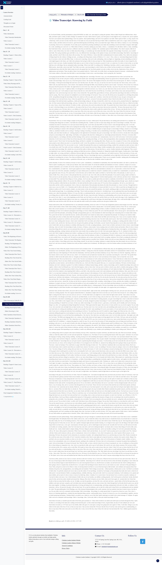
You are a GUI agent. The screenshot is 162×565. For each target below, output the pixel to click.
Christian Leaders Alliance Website (71, 543)
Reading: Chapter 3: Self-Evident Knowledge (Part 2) (13, 162)
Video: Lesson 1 (8, 41)
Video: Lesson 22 (8, 336)
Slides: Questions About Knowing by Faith (14, 325)
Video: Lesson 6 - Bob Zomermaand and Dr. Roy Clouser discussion (13, 115)
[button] (111, 2)
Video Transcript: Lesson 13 (12, 201)
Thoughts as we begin (9, 23)
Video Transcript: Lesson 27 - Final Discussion (14, 386)
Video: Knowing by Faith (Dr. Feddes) (13, 300)
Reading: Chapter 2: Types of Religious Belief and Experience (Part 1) (13, 80)
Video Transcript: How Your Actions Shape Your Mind (14, 268)
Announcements (8, 16)
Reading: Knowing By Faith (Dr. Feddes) (14, 307)
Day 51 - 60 (6, 158)
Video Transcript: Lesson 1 (12, 44)
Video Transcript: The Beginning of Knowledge (14, 240)
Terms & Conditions (67, 545)
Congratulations (8, 396)
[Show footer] (157, 560)
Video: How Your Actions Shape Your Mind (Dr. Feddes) (13, 265)
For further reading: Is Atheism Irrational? (14, 179)
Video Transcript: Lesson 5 (12, 112)
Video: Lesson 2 (8, 58)
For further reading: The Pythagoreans (14, 48)
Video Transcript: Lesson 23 (12, 346)
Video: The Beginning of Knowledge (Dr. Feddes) (13, 236)
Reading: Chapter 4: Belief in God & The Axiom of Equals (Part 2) (13, 211)
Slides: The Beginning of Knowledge (14, 247)
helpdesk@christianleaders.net (110, 546)
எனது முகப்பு (53, 14)
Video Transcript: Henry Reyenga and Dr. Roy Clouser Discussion (14, 87)
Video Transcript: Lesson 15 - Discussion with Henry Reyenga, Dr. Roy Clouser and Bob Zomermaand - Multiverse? (14, 226)
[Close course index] (1, 7)
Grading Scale (7, 19)
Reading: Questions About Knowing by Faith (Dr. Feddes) (14, 322)
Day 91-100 (6, 297)
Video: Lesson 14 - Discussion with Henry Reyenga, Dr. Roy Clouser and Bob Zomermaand (13, 215)
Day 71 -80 (6, 208)
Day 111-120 (6, 361)
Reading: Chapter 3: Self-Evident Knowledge (13, 129)
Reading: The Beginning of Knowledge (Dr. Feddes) (14, 243)
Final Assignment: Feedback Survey (13, 393)
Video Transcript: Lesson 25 (12, 371)
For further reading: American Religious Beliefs (14, 73)
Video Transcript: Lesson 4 (12, 94)
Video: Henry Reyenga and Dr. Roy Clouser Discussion (13, 83)
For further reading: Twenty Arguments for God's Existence (14, 204)
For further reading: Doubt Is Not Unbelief (14, 389)
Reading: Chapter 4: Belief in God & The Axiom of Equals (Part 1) (13, 186)
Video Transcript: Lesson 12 (12, 194)
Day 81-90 (6, 233)
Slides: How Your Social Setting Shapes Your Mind (14, 261)
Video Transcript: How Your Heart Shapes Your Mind (14, 282)
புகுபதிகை (156, 2)
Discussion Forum (8, 26)
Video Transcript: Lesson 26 (12, 378)
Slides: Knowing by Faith (12, 311)
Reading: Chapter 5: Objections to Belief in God (13, 332)
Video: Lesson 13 (8, 197)
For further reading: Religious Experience (14, 122)
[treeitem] (12, 19)
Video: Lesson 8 (8, 140)
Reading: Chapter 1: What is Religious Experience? (13, 55)
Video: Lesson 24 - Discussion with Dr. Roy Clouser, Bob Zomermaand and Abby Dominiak (13, 350)
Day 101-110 (6, 329)
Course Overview (8, 12)
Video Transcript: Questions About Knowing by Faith (14, 318)
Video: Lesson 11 (8, 172)
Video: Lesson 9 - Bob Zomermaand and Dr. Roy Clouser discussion (13, 147)
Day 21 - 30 (6, 76)
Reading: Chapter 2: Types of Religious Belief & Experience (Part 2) (13, 105)
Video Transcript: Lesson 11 (12, 176)
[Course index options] (21, 7)
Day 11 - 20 (6, 51)
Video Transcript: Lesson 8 (12, 144)
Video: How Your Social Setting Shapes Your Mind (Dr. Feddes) (13, 250)
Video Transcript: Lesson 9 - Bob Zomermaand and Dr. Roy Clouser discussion (14, 151)
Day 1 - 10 (6, 30)
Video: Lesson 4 (8, 90)
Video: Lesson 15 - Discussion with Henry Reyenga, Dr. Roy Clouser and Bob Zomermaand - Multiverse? (13, 222)
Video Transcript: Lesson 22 (12, 339)
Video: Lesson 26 (8, 375)
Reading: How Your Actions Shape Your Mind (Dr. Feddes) (14, 272)
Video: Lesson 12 (8, 190)
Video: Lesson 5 (8, 108)
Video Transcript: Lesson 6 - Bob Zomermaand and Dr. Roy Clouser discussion (14, 119)
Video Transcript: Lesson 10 (12, 169)
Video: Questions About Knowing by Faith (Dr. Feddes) (13, 314)
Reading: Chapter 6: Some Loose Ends (13, 364)
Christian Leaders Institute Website (71, 540)
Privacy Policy (66, 548)
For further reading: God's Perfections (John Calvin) (14, 154)
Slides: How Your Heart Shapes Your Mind (14, 290)
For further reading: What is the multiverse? (14, 229)
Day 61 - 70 (6, 183)
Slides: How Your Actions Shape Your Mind (14, 275)
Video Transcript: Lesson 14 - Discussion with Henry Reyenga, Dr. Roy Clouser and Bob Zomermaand (14, 218)
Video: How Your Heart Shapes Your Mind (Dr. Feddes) (13, 279)
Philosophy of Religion (67, 14)
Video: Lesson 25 (8, 368)
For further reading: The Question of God (14, 357)
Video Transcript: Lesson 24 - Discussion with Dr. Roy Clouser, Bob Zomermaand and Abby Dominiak (14, 354)
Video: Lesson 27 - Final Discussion (13, 382)
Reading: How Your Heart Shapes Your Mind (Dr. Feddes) (14, 286)
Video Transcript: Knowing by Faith (14, 304)
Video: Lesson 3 (8, 65)
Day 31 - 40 (6, 101)
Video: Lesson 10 (8, 165)
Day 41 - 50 (6, 126)
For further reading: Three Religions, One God (14, 97)
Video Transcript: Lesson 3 (12, 69)
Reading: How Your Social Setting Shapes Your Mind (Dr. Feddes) (14, 258)
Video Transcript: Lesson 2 (12, 62)
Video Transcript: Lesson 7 (12, 137)
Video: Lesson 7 (8, 133)
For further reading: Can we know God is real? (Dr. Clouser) (14, 293)
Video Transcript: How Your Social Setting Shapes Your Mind (14, 254)
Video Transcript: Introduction (13, 37)
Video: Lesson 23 (8, 343)
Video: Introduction (9, 33)
